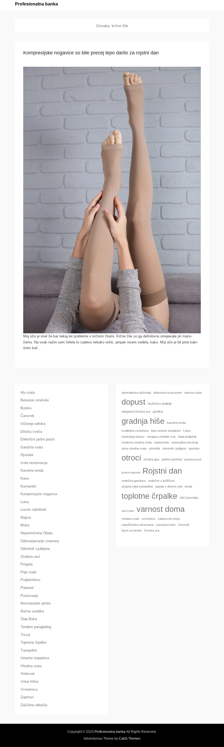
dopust (133, 401)
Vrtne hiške (29, 681)
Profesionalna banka (36, 4)
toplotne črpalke (149, 495)
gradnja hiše (143, 420)
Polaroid (26, 588)
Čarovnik (27, 416)
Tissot (25, 635)
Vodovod (27, 674)
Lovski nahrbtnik (33, 509)
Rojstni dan (162, 470)
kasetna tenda (176, 422)
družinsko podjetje (160, 403)
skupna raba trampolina (137, 486)
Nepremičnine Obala (36, 533)
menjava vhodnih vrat (161, 436)
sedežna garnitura (134, 480)
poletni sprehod (172, 459)
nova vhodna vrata (134, 448)
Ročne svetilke (32, 611)
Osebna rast (30, 557)
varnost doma (161, 508)
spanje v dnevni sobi (168, 486)
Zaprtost (27, 697)
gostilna (158, 411)
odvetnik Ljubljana (174, 448)
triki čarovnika (189, 497)
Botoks (26, 408)
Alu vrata (27, 392)
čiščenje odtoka (32, 424)
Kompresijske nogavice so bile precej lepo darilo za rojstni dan (91, 53)
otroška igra (151, 459)
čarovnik (184, 524)
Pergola (26, 564)
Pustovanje (29, 596)
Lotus (24, 502)
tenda (188, 486)
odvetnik (154, 448)
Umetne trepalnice (34, 658)
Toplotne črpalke (33, 642)
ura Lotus (128, 510)
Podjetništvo (30, 580)
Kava (24, 478)
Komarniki (28, 486)
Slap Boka (28, 619)
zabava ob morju (169, 518)
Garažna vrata (31, 447)
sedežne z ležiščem (161, 480)
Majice (25, 517)
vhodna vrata (130, 518)
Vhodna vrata (31, 666)
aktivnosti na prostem (168, 392)
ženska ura (151, 530)
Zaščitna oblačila (33, 705)
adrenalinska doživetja (136, 392)
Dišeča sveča (31, 432)
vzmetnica (148, 518)
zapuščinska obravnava (138, 524)
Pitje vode (28, 572)
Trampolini (28, 650)
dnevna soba (193, 392)
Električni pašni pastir (37, 439)
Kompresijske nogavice (38, 494)
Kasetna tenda (31, 470)
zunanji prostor (166, 524)
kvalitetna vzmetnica (135, 430)
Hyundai (26, 455)
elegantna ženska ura (136, 411)
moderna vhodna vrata (137, 442)
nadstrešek (161, 442)
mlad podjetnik (187, 436)
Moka (24, 525)
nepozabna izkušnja (185, 442)
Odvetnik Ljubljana (35, 549)
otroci (131, 457)
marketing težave (133, 436)
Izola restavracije (34, 463)
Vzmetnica (28, 689)
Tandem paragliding (35, 627)
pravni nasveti (131, 472)
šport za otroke (132, 530)
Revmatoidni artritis (35, 603)
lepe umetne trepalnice (166, 430)
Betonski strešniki (34, 400)
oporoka (193, 448)
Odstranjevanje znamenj (39, 541)
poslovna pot (192, 459)
